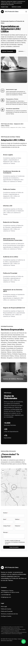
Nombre (5, 512)
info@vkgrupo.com (6, 597)
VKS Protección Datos (11, 11)
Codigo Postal (7, 525)
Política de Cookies (6, 609)
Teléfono (17, 519)
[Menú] (26, 12)
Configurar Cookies (6, 616)
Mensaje (5, 532)
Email (5, 519)
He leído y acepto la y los (15, 542)
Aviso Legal (4, 606)
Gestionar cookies (16, 6)
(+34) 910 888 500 (6, 594)
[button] (14, 487)
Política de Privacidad (6, 611)
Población (18, 525)
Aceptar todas (4, 6)
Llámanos (21, 51)
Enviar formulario (14, 547)
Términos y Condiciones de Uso (9, 614)
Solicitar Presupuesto (7, 51)
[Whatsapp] (23, 641)
